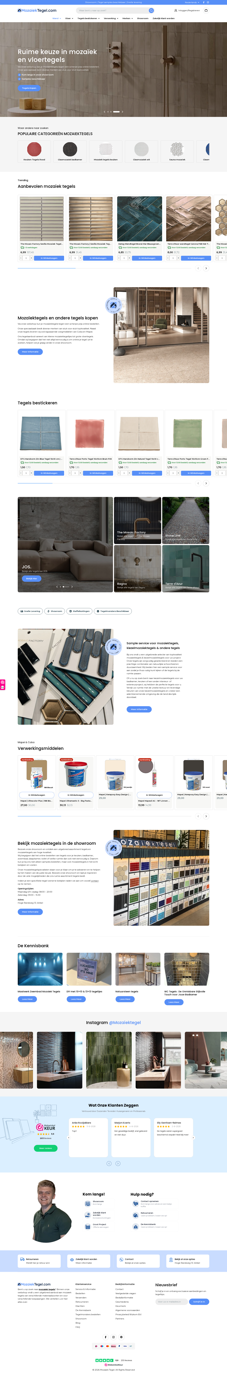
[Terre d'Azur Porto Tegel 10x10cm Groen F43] (188, 433)
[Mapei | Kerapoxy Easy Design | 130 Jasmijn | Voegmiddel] (115, 774)
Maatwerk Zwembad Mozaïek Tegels (39, 991)
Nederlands (191, 2)
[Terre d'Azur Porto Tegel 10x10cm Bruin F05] (90, 433)
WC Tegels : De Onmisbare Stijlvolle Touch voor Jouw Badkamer (184, 993)
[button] (110, 111)
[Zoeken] (151, 10)
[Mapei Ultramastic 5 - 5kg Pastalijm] (76, 774)
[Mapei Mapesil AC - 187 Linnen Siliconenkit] (154, 774)
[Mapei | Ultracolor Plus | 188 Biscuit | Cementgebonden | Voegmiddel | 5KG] (36, 774)
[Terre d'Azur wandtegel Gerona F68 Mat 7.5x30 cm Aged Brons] (188, 218)
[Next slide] (122, 111)
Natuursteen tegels (126, 991)
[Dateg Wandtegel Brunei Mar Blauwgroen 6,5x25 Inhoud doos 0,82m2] (139, 218)
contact (95, 880)
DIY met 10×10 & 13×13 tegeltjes (84, 991)
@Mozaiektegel (125, 1022)
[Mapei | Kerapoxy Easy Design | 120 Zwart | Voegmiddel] (193, 774)
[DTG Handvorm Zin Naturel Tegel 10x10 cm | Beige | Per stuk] (139, 433)
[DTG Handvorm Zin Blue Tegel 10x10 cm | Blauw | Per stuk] (41, 433)
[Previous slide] (104, 111)
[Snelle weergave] (60, 202)
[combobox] (115, 10)
